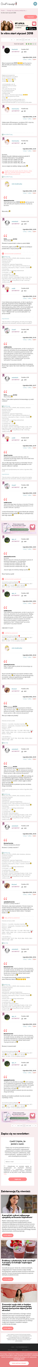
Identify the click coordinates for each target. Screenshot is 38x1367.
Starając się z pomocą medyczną (16, 10)
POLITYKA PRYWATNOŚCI (22, 1347)
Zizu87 (14, 329)
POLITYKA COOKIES (12, 1350)
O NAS (12, 1347)
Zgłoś (34, 59)
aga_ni (14, 539)
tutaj (5, 1174)
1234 (23, 39)
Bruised (14, 689)
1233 (20, 39)
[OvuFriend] (9, 5)
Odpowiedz (30, 17)
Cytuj (24, 59)
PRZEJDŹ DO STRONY (19, 1363)
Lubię (29, 59)
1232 (17, 39)
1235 (26, 39)
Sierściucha (15, 109)
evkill (13, 288)
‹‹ (11, 39)
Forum (3, 10)
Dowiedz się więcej (18, 1359)
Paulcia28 (15, 49)
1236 (29, 39)
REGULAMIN (25, 1350)
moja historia (5, 318)
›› (34, 39)
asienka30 (15, 221)
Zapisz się (18, 1179)
